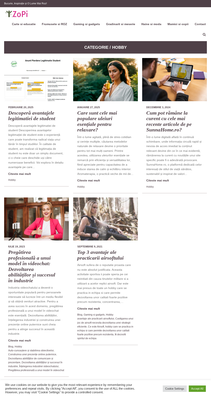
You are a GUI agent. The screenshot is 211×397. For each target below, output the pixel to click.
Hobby (12, 180)
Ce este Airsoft (96, 326)
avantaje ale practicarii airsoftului (95, 318)
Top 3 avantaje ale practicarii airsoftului (100, 255)
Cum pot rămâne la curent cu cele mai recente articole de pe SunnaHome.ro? (169, 121)
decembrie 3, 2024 (158, 107)
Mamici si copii (178, 24)
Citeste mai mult (19, 173)
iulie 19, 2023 (16, 246)
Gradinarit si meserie (120, 24)
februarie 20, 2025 (20, 107)
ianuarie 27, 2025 (88, 107)
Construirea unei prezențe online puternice (32, 354)
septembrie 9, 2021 (89, 246)
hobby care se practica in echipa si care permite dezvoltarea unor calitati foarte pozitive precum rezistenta (105, 330)
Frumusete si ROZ (54, 24)
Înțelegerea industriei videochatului (39, 366)
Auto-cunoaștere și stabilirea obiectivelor (31, 350)
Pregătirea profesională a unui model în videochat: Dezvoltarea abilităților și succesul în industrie (31, 266)
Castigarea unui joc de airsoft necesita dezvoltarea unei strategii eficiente (105, 322)
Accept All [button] (197, 388)
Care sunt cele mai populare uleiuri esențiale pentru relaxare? (97, 121)
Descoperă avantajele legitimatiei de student (31, 115)
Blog (10, 346)
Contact (200, 24)
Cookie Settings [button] (174, 388)
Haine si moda (151, 24)
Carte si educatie (24, 24)
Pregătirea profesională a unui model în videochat (36, 370)
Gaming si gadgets (86, 24)
